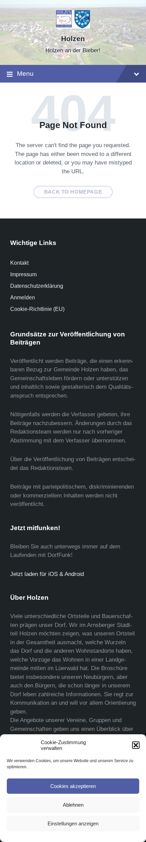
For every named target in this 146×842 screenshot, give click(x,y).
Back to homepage (73, 192)
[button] (135, 745)
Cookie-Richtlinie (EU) (37, 309)
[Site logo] (73, 26)
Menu (25, 73)
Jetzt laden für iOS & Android (47, 574)
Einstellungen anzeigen (73, 823)
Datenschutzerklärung (36, 286)
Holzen (73, 39)
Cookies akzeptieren (73, 786)
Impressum (23, 274)
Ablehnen (73, 805)
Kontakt (19, 263)
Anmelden (22, 297)
